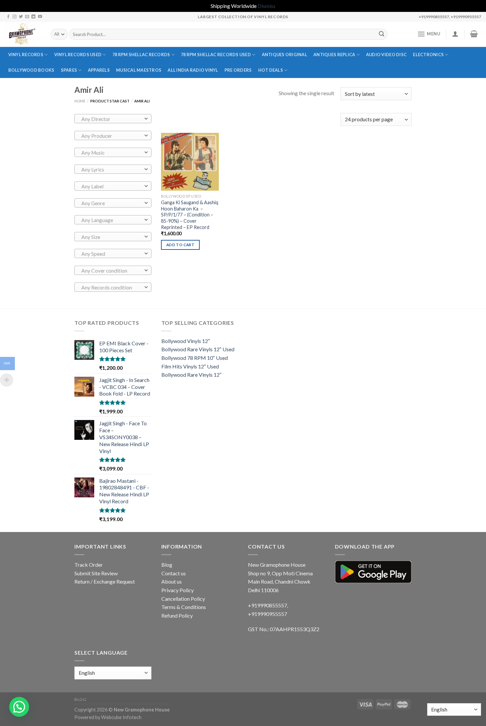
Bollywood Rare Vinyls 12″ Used (197, 349)
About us (171, 581)
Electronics (428, 54)
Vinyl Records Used (78, 54)
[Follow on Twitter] (21, 17)
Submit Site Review (96, 573)
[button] (19, 707)
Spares (69, 70)
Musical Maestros (138, 70)
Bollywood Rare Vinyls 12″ (191, 374)
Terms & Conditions (183, 607)
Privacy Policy (177, 590)
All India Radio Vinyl (193, 70)
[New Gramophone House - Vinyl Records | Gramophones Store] (23, 34)
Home (79, 101)
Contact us (173, 573)
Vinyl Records (25, 54)
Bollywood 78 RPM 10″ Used (194, 358)
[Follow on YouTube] (40, 17)
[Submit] (381, 34)
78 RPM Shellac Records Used (216, 54)
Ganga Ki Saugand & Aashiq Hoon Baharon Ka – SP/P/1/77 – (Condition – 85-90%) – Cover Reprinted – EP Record (189, 215)
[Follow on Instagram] (15, 17)
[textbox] (111, 119)
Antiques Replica (334, 54)
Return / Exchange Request (104, 581)
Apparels (99, 70)
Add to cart (180, 245)
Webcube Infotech (121, 717)
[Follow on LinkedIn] (33, 17)
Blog (166, 564)
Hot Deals (270, 70)
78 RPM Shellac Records (141, 54)
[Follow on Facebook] (8, 17)
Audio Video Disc (386, 54)
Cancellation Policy (183, 598)
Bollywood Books (31, 70)
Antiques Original (284, 54)
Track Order (88, 564)
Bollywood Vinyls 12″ (185, 341)
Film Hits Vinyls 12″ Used (190, 366)
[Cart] (474, 34)
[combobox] (112, 118)
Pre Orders (238, 70)
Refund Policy (177, 615)
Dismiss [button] (266, 6)
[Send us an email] (27, 17)
